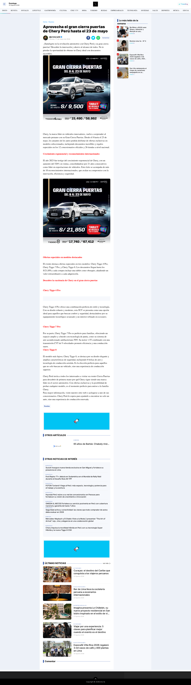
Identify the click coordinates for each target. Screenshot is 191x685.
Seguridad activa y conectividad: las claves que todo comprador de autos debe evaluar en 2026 (77, 511)
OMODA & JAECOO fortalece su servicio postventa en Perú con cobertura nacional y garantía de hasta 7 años (77, 504)
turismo (78, 568)
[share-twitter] (93, 38)
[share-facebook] (88, 38)
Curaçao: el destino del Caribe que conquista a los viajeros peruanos (92, 572)
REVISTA (14, 10)
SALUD (155, 10)
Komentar (105, 38)
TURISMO (93, 10)
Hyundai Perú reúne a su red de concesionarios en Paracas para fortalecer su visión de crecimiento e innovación (72, 495)
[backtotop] (95, 679)
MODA (84, 10)
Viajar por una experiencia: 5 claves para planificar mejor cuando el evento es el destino (90, 629)
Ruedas (47, 406)
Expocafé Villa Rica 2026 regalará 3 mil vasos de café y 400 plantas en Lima (91, 648)
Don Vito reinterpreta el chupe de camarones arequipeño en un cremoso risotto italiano (138, 70)
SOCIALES (25, 10)
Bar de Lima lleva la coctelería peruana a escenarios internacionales (89, 592)
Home (45, 22)
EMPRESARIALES (117, 10)
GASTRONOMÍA (50, 10)
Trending (184, 4)
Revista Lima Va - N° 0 (138, 41)
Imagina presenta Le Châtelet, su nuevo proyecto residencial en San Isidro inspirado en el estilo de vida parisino (92, 610)
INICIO (4, 10)
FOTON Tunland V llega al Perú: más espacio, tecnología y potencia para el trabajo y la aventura (76, 486)
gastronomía (80, 586)
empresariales (81, 605)
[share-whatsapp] (98, 38)
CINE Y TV (74, 10)
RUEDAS (104, 10)
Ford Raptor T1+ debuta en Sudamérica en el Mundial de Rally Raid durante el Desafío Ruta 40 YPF (73, 477)
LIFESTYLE (36, 10)
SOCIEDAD (145, 10)
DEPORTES (165, 10)
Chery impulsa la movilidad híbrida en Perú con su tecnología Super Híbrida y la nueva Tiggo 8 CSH (74, 529)
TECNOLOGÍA (132, 10)
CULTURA (63, 10)
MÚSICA (176, 10)
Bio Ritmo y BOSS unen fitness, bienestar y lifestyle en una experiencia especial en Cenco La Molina (138, 29)
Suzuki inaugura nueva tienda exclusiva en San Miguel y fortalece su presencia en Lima (74, 469)
